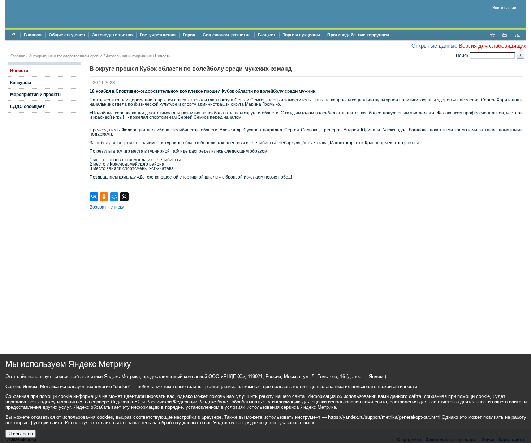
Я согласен (20, 434)
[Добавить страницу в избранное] (492, 35)
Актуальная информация (129, 56)
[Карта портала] (517, 35)
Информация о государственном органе (66, 56)
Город (189, 35)
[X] (124, 196)
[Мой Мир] (114, 196)
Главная (33, 35)
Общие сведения (67, 35)
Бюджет (267, 35)
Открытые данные (434, 46)
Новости (162, 56)
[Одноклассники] (104, 196)
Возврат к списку (107, 207)
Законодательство (112, 35)
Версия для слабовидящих (492, 46)
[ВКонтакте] (94, 196)
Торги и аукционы (301, 35)
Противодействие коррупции (358, 35)
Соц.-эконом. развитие (227, 35)
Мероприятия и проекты (35, 94)
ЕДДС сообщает (27, 106)
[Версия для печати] (504, 35)
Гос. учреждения (158, 35)
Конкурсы (20, 82)
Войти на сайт (505, 7)
